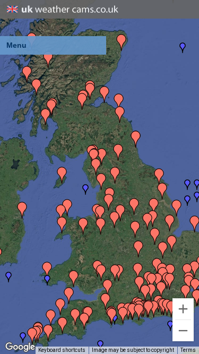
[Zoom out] (183, 330)
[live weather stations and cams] (62, 9)
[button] (85, 189)
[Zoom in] (183, 309)
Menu (16, 45)
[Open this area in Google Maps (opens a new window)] (20, 347)
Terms (188, 350)
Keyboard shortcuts (61, 350)
